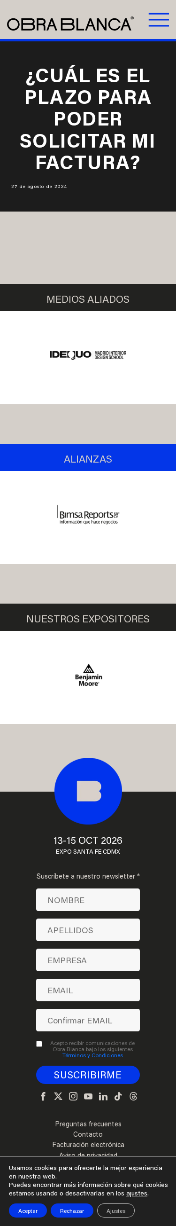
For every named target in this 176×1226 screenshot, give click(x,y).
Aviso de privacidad (88, 1155)
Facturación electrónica (88, 1144)
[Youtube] (88, 1097)
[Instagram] (73, 1097)
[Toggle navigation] (157, 19)
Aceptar (28, 1210)
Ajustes (116, 1210)
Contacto (88, 1134)
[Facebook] (43, 1097)
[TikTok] (118, 1097)
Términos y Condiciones (92, 1055)
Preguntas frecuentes (88, 1124)
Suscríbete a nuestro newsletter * (88, 876)
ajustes (136, 1193)
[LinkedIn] (103, 1097)
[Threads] (133, 1097)
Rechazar (72, 1210)
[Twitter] (58, 1097)
